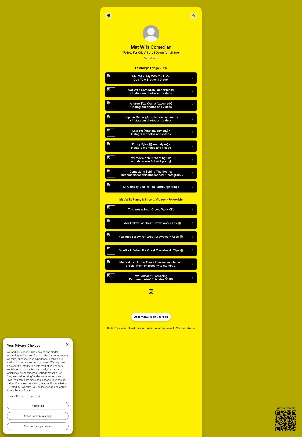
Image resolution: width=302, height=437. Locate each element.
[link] (151, 291)
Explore (149, 328)
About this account (164, 328)
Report (131, 328)
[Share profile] (193, 15)
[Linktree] (108, 15)
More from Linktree (185, 328)
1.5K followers (151, 58)
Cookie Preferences (116, 328)
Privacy (140, 328)
